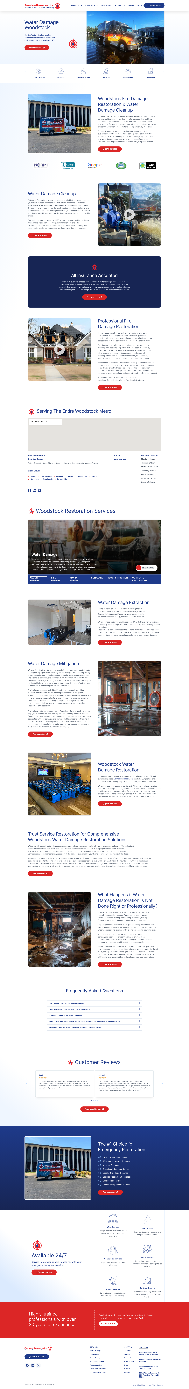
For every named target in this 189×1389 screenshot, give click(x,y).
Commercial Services (113, 1259)
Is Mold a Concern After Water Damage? (65, 1015)
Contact (140, 5)
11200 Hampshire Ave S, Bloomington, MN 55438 (148, 1353)
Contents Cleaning (147, 1288)
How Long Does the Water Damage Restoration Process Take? (75, 1027)
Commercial (90, 5)
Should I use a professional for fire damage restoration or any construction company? (84, 1021)
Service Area (106, 5)
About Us (118, 5)
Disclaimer (160, 1385)
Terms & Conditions (139, 1385)
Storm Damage (147, 1257)
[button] (25, 72)
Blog (126, 1365)
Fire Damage (147, 1228)
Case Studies (129, 1361)
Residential (75, 5)
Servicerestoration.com (123, 779)
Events (131, 5)
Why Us (127, 1354)
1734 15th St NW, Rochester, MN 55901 (150, 1360)
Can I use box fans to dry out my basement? (67, 1003)
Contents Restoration (98, 1369)
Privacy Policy (151, 1385)
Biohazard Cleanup (97, 1361)
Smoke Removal (128, 77)
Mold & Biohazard (113, 1289)
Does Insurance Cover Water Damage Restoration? (70, 1009)
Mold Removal (106, 77)
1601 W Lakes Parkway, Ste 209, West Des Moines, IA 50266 (149, 1375)
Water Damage (151, 77)
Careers (127, 1369)
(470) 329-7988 (120, 459)
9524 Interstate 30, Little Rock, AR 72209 (148, 1367)
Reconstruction (96, 1365)
